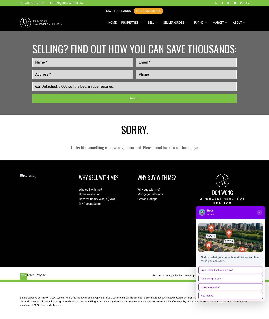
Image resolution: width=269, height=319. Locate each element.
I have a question (210, 286)
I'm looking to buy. (211, 278)
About (237, 22)
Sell (150, 22)
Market (218, 22)
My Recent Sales (90, 203)
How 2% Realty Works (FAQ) (97, 199)
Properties (129, 22)
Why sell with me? (90, 189)
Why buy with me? (148, 189)
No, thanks (207, 295)
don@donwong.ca (67, 3)
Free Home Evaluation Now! (217, 269)
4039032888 (34, 3)
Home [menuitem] (112, 22)
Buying (198, 22)
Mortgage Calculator (150, 194)
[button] (32, 3)
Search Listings (147, 199)
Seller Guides (173, 22)
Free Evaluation (148, 11)
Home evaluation (89, 194)
